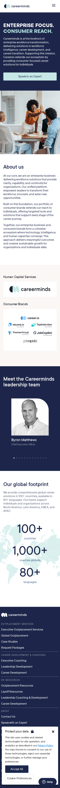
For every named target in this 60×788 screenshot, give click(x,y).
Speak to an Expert (30, 76)
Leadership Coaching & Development (24, 698)
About (5, 711)
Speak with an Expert (14, 723)
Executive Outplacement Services (22, 629)
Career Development (14, 673)
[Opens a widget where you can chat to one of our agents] (47, 782)
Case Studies (9, 642)
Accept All (16, 769)
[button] (53, 731)
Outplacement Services (17, 624)
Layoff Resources (12, 692)
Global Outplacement (14, 636)
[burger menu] (54, 5)
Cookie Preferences (19, 778)
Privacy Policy (45, 745)
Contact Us (8, 717)
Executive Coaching (13, 661)
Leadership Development (16, 667)
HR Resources (10, 680)
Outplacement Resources (17, 686)
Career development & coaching (23, 655)
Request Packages (12, 648)
